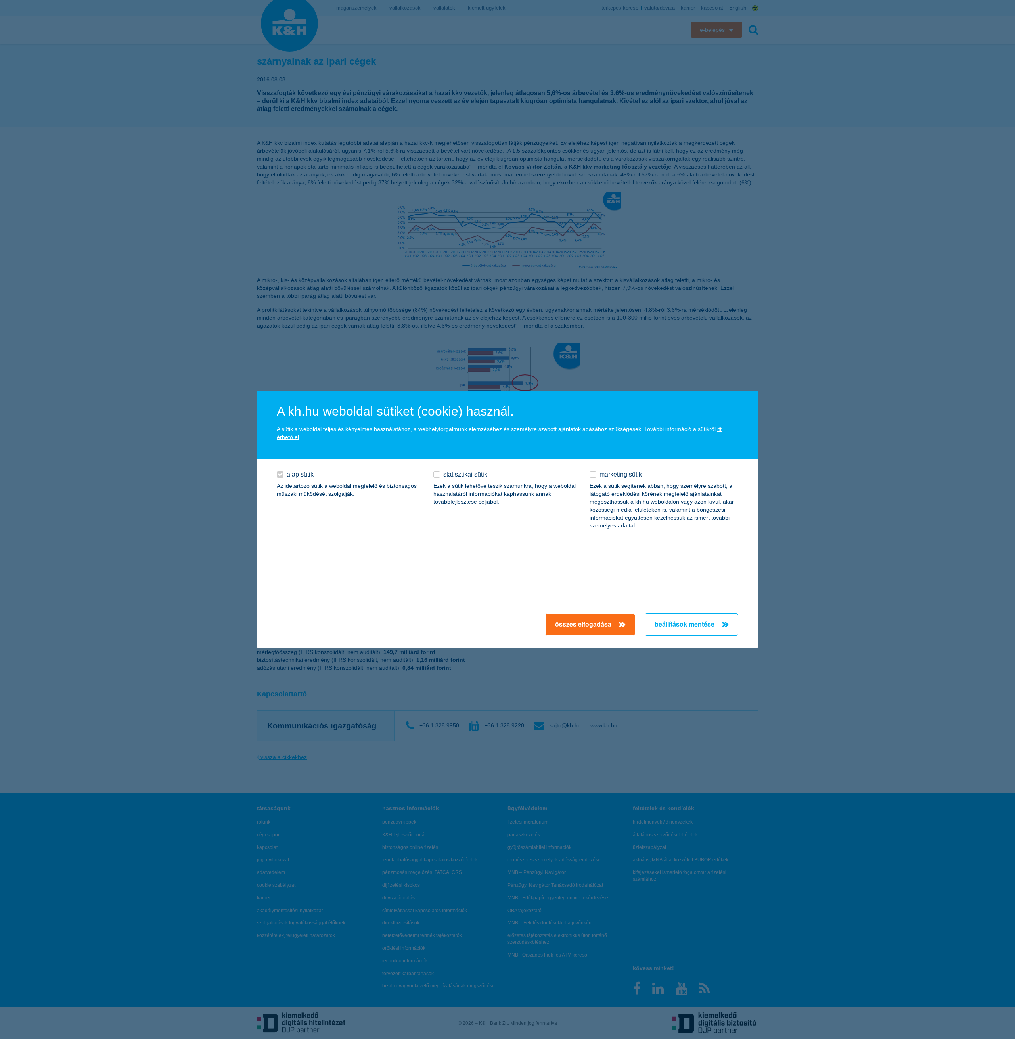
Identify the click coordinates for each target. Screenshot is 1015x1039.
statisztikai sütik (465, 474)
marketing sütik (620, 474)
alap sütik (300, 474)
